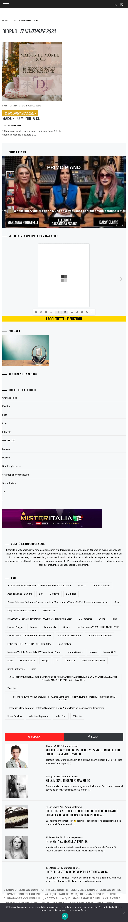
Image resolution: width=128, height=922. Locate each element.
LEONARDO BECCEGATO (100, 635)
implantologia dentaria (69, 635)
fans (114, 619)
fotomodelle (50, 627)
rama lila (70, 660)
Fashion (6, 406)
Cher (116, 602)
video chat (61, 716)
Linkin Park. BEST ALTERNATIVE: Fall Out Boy (29, 644)
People (45, 660)
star (34, 669)
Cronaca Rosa (9, 397)
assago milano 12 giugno (19, 594)
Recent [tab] (95, 737)
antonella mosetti (101, 585)
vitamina (77, 716)
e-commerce (85, 619)
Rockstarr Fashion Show (93, 660)
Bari (41, 594)
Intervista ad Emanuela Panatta (67, 841)
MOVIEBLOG (8, 440)
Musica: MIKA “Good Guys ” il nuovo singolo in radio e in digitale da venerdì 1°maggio (83, 752)
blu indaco (71, 594)
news (10, 660)
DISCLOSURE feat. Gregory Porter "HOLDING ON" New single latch (39, 619)
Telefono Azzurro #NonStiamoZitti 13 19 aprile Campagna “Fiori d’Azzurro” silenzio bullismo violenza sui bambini (63, 698)
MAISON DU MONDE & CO (21, 116)
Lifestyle (15, 106)
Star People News (31, 106)
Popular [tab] (36, 737)
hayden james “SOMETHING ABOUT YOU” (98, 627)
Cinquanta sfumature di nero (22, 610)
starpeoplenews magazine (15, 474)
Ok (64, 916)
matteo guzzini (75, 652)
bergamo (54, 594)
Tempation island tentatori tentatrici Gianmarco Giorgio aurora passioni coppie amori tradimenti (55, 708)
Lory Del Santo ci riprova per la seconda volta (77, 871)
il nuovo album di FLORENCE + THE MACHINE (29, 635)
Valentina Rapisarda (39, 716)
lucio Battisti (64, 644)
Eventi (102, 619)
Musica (6, 449)
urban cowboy (14, 716)
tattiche (11, 688)
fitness (33, 627)
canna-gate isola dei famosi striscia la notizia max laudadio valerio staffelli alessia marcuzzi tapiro (57, 602)
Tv (3, 491)
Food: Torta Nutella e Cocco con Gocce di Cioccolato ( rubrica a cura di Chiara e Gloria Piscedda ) (82, 813)
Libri (4, 423)
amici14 (82, 585)
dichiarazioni (49, 610)
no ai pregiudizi (27, 660)
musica (93, 652)
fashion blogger (15, 627)
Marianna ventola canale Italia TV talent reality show (34, 652)
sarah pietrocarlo (16, 669)
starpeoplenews (70, 746)
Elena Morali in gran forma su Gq (68, 780)
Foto (4, 415)
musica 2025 (109, 652)
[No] (124, 912)
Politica (6, 457)
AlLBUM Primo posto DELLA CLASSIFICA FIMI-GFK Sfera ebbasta (39, 585)
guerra (66, 627)
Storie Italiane (9, 483)
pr (57, 660)
